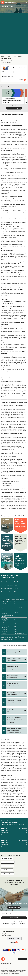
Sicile (14, 56)
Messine (20, 56)
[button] (14, 652)
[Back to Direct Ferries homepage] (8, 2)
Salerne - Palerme (8, 873)
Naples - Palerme (8, 866)
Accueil (2, 56)
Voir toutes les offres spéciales (14, 108)
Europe (8, 56)
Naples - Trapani (8, 869)
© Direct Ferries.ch (4, 968)
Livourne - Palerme (8, 862)
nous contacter (20, 971)
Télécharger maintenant (14, 907)
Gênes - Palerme (8, 858)
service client (7, 331)
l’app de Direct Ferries (19, 447)
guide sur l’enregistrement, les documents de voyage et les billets (13, 395)
